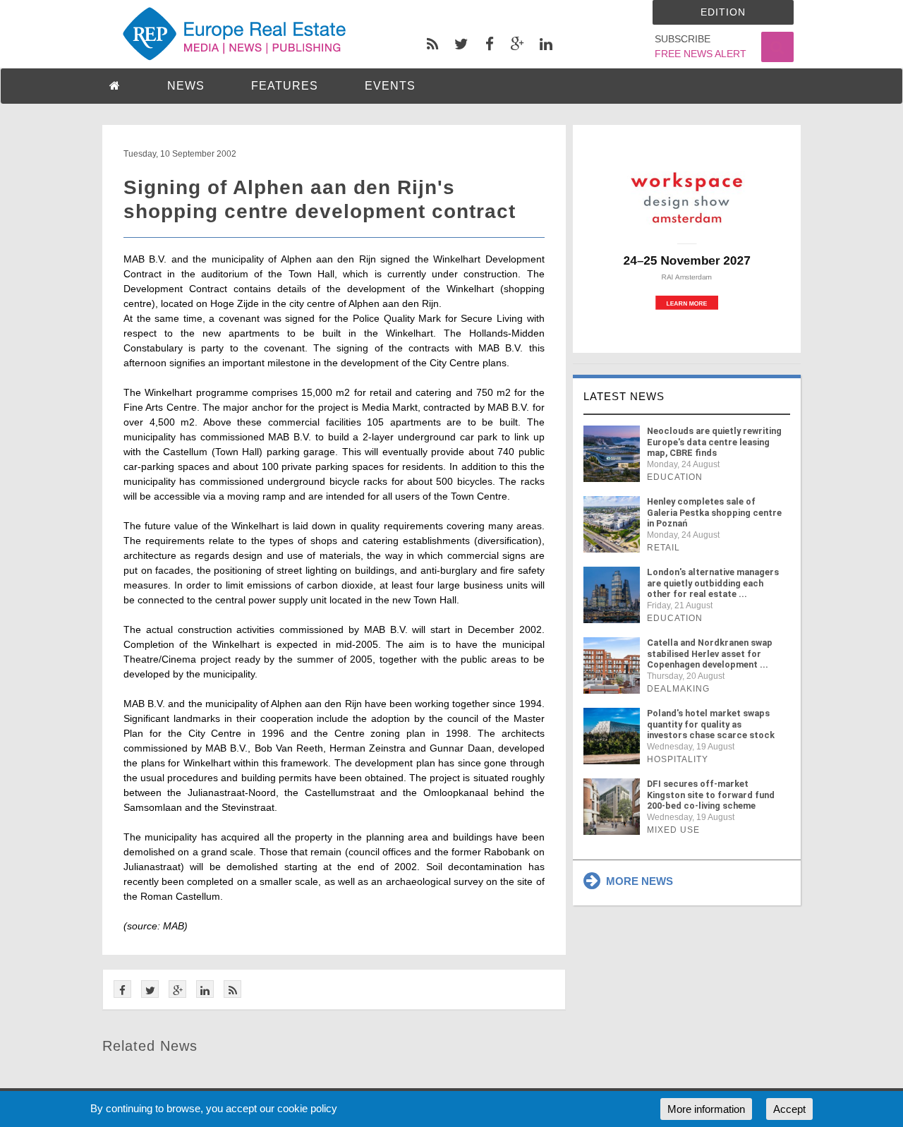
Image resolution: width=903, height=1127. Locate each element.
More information (706, 1109)
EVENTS (390, 86)
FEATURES (284, 86)
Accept (789, 1109)
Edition (723, 12)
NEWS (186, 86)
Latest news (624, 396)
